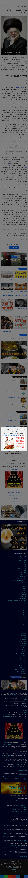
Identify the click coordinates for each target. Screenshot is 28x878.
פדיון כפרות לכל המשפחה (11, 435)
